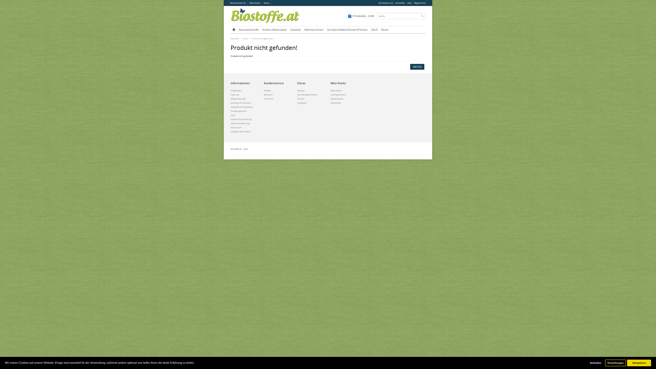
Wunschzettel (337, 98)
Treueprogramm (239, 111)
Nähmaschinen (314, 30)
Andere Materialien (274, 30)
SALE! (374, 30)
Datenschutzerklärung (241, 119)
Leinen (245, 38)
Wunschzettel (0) (238, 3)
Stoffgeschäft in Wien (240, 131)
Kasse (266, 3)
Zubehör (295, 30)
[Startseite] (234, 29)
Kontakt (267, 90)
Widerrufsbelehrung (240, 123)
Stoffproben (236, 90)
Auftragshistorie (338, 94)
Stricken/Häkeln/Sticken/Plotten (347, 30)
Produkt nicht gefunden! (262, 38)
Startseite (235, 38)
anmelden (400, 3)
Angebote (301, 102)
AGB (233, 115)
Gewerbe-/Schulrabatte (242, 107)
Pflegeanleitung (238, 98)
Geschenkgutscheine (307, 94)
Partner (300, 98)
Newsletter (336, 102)
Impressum (236, 127)
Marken (301, 90)
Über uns (235, 94)
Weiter (417, 67)
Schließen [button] (596, 362)
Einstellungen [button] (615, 362)
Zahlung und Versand (241, 102)
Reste (384, 30)
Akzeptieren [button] (639, 362)
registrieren (420, 3)
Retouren (268, 94)
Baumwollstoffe (249, 30)
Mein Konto (254, 3)
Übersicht (268, 98)
